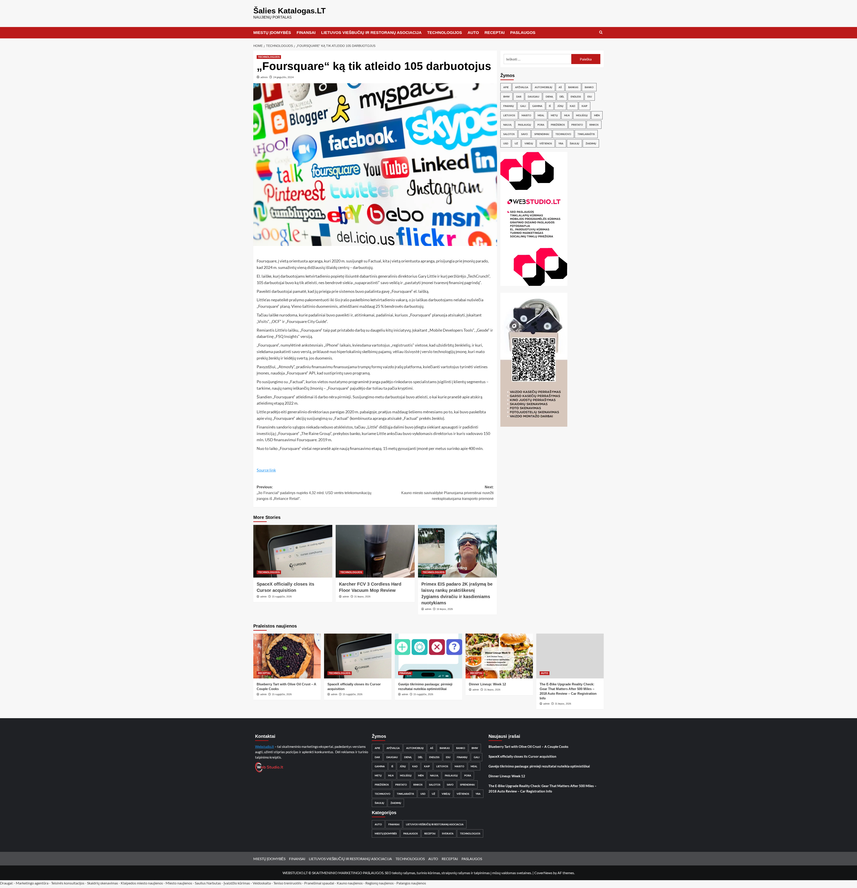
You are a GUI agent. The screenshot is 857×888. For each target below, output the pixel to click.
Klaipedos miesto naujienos (142, 883)
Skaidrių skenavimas (102, 883)
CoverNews (543, 873)
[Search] (601, 32)
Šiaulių (574, 143)
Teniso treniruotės (287, 883)
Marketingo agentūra (32, 883)
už (516, 143)
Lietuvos (509, 115)
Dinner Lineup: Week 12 (487, 684)
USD (505, 143)
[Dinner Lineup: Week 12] (499, 656)
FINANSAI (306, 32)
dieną (549, 96)
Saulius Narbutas (208, 883)
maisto (526, 115)
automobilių (543, 87)
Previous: (314, 492)
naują (507, 124)
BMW (506, 96)
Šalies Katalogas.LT (289, 10)
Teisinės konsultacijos (67, 883)
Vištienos (545, 143)
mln (567, 115)
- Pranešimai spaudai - (319, 883)
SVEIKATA (447, 833)
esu (589, 96)
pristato (577, 124)
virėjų (528, 143)
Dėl (562, 96)
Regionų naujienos (379, 883)
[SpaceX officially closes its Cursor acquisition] (292, 551)
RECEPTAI (495, 32)
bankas (573, 87)
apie (506, 87)
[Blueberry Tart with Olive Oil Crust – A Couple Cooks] (287, 656)
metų (554, 115)
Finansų (508, 105)
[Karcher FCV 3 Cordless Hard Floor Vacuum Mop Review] (375, 551)
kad (572, 105)
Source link (266, 470)
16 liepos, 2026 (445, 609)
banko (589, 87)
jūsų (560, 105)
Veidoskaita (262, 883)
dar (518, 96)
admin (264, 77)
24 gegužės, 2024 (283, 77)
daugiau (533, 96)
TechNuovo (563, 134)
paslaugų (524, 124)
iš (550, 105)
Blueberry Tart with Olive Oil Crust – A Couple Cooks (528, 747)
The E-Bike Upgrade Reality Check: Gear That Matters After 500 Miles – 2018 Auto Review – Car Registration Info (543, 788)
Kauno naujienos (350, 883)
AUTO (473, 32)
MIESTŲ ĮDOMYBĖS (272, 32)
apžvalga (521, 87)
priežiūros (558, 124)
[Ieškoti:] (537, 59)
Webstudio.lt (264, 747)
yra (560, 143)
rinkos (594, 124)
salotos (509, 134)
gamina (537, 105)
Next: (447, 492)
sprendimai (541, 134)
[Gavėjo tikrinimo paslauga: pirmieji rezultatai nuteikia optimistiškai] (428, 656)
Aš (560, 87)
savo (524, 134)
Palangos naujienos (411, 883)
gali (523, 105)
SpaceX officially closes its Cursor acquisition (522, 756)
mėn (597, 115)
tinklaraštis (586, 134)
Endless (576, 96)
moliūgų (582, 115)
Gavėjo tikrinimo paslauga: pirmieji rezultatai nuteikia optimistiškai (539, 766)
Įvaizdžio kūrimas (237, 883)
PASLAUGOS (522, 32)
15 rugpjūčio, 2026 (282, 596)
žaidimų (591, 143)
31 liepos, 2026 (362, 596)
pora (540, 124)
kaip (584, 105)
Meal (541, 115)
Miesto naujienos (179, 883)
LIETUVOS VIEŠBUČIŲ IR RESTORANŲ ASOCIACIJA (371, 32)
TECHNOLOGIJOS (444, 32)
